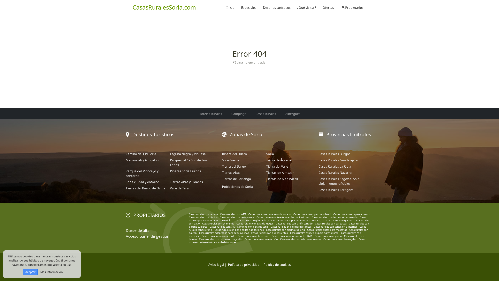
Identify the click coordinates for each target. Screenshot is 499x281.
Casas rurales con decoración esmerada (334, 217)
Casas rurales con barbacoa (331, 223)
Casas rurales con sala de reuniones (300, 239)
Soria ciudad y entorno (142, 182)
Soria (270, 154)
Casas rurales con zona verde (218, 236)
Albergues (292, 114)
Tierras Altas (231, 173)
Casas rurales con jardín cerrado (294, 223)
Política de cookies (277, 264)
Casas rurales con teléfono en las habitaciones (283, 217)
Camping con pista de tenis (252, 226)
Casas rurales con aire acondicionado (269, 214)
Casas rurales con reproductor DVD (292, 236)
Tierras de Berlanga (236, 179)
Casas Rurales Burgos (334, 154)
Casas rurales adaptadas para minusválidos (224, 233)
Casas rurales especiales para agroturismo (314, 233)
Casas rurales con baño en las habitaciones (239, 230)
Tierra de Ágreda (278, 160)
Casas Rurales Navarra (335, 173)
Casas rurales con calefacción (261, 239)
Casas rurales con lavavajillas (339, 239)
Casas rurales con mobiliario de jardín (220, 239)
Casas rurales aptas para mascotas (327, 230)
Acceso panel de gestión (147, 236)
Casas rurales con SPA (222, 226)
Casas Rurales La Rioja (335, 166)
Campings (238, 114)
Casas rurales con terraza (203, 214)
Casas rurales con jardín (328, 236)
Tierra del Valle (277, 166)
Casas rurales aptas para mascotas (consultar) (294, 220)
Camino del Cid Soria (141, 154)
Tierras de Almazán (280, 173)
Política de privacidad (243, 264)
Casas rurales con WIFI (233, 214)
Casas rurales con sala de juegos (254, 223)
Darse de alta (138, 230)
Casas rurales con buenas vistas (269, 233)
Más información (51, 272)
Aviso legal (216, 264)
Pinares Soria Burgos (185, 171)
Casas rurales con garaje (337, 220)
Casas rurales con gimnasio (250, 220)
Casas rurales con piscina (203, 217)
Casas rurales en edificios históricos (291, 226)
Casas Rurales (266, 114)
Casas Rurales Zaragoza (336, 190)
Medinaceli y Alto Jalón (142, 160)
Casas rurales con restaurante (237, 217)
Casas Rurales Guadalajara (338, 160)
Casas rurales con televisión (253, 236)
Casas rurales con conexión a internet (335, 226)
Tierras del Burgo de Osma (145, 188)
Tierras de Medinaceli (282, 179)
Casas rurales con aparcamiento (351, 214)
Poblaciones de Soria (237, 187)
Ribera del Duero (234, 154)
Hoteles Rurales (210, 114)
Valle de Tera (179, 188)
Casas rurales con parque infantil (312, 214)
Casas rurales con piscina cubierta (285, 230)
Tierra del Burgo (234, 166)
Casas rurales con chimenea (218, 223)
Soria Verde (230, 160)
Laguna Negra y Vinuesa (188, 154)
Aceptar (30, 272)
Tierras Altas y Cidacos (186, 182)
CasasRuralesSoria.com (164, 7)
